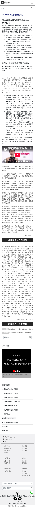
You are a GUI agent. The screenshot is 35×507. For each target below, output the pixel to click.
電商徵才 (7, 452)
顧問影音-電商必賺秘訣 (9, 418)
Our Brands (7, 448)
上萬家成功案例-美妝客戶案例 (11, 401)
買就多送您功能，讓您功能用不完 (17, 240)
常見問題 (24, 471)
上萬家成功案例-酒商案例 (10, 397)
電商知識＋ (7, 471)
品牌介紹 (7, 446)
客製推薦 (24, 463)
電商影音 (7, 458)
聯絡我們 (24, 468)
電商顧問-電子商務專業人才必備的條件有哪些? (17, 333)
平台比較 (24, 461)
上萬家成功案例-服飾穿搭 (10, 405)
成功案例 (7, 461)
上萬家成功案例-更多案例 (10, 410)
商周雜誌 (5, 426)
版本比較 (24, 448)
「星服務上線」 (7, 414)
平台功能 (24, 446)
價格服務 (24, 458)
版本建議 (24, 450)
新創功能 (7, 463)
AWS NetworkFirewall (10, 438)
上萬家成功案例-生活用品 (10, 393)
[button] (4, 363)
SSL (5, 441)
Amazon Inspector (9, 439)
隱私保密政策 (26, 475)
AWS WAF (7, 436)
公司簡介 (7, 450)
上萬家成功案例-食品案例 (10, 389)
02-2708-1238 (18, 501)
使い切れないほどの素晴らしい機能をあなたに (17, 324)
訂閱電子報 (7, 468)
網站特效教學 (6, 385)
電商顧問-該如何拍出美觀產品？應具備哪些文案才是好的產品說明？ (17, 329)
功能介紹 (5, 430)
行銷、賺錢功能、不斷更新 (10, 422)
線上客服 (24, 473)
